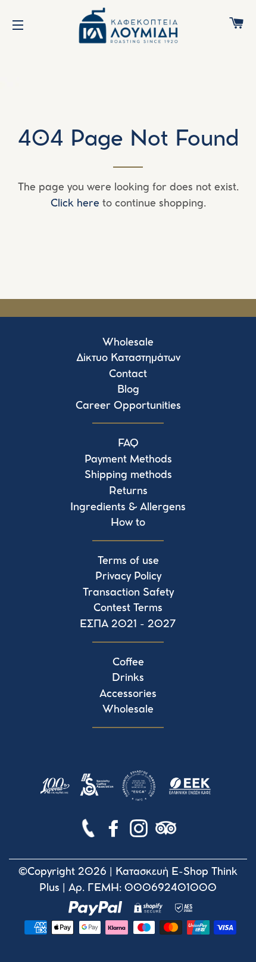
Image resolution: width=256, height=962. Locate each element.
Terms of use (128, 561)
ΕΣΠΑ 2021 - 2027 (128, 624)
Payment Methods (128, 459)
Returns (128, 491)
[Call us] (89, 830)
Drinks (128, 678)
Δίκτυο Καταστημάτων (128, 358)
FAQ (128, 443)
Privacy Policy (128, 576)
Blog (128, 389)
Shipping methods (128, 475)
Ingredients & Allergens (128, 507)
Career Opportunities (128, 406)
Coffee (128, 662)
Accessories (128, 694)
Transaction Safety (128, 592)
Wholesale (128, 342)
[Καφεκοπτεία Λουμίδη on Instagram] (140, 830)
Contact (128, 374)
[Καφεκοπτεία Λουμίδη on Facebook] (115, 830)
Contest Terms (128, 608)
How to (128, 523)
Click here (75, 203)
